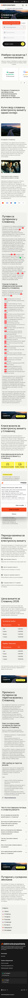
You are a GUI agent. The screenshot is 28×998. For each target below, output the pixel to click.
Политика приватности (7, 965)
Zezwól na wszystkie (14, 509)
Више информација (10, 797)
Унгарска (7, 917)
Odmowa (14, 514)
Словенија (7, 922)
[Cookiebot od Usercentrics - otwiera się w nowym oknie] (20, 483)
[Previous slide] (21, 83)
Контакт (3, 956)
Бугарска (7, 925)
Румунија (7, 919)
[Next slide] (24, 83)
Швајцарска (8, 927)
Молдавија (7, 930)
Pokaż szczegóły (20, 505)
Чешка (6, 911)
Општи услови (4, 963)
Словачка (7, 914)
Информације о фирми (7, 968)
